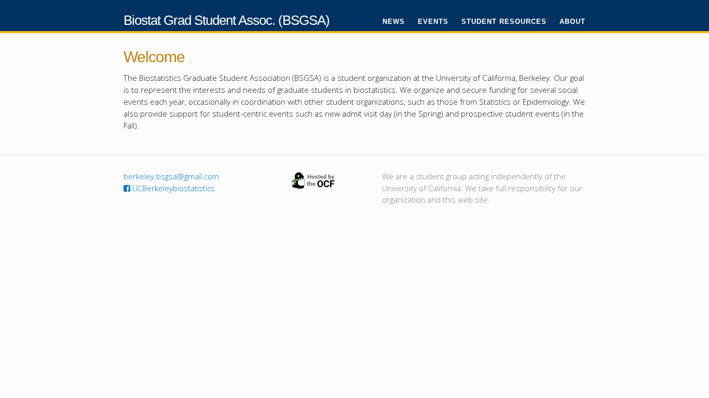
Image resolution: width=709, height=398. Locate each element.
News (394, 21)
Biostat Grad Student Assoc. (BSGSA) (227, 20)
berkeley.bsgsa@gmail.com (171, 176)
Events (433, 21)
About (572, 21)
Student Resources (504, 21)
